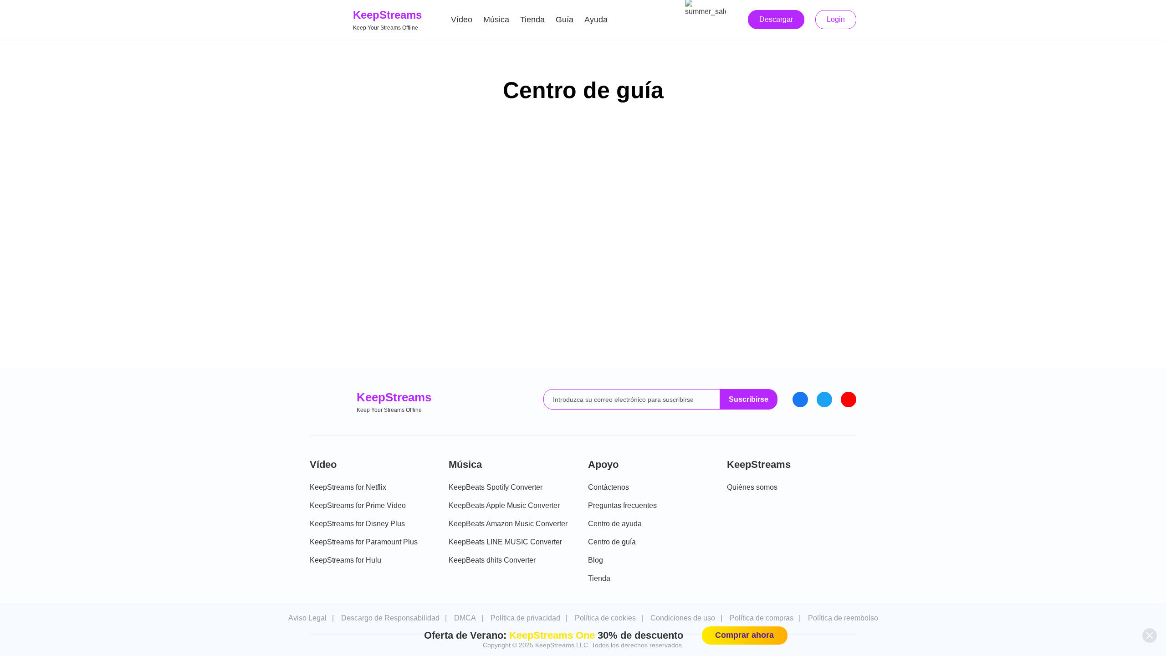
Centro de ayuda (615, 524)
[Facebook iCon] (800, 399)
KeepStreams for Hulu (345, 560)
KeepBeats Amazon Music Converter (508, 524)
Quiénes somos (752, 487)
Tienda (532, 19)
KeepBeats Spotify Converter (495, 487)
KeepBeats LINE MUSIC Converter (505, 542)
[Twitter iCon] (824, 399)
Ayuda (596, 19)
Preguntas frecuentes (622, 505)
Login (836, 19)
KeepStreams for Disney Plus (357, 524)
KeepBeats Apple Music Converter (504, 505)
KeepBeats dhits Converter (492, 560)
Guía (564, 19)
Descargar (776, 19)
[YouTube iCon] (848, 399)
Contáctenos (608, 487)
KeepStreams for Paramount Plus (364, 542)
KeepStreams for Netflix (348, 487)
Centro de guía (612, 542)
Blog (595, 560)
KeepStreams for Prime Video (358, 505)
